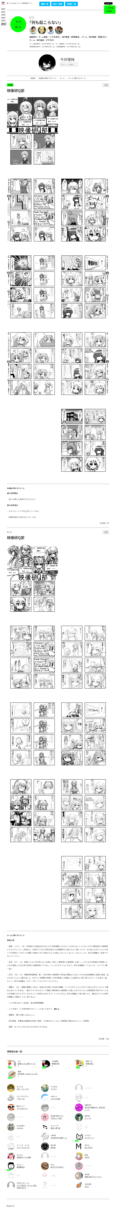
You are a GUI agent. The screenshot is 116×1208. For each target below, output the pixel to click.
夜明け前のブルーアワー (93, 1177)
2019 (3, 17)
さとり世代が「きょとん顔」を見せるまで (27, 1186)
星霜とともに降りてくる (26, 1063)
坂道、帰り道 (55, 1128)
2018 (3, 20)
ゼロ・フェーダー (23, 1089)
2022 (3, 12)
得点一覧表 (57, 3)
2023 (3, 9)
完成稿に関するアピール (47, 78)
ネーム (62, 78)
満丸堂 (53, 1147)
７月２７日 (21, 1099)
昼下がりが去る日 (57, 1167)
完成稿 (32, 78)
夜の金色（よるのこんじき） (28, 1074)
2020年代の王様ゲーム (59, 1138)
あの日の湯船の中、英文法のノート (95, 1108)
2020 (3, 15)
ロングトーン (89, 1138)
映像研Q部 (55, 1063)
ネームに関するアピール (77, 78)
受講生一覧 (71, 3)
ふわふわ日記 (55, 1099)
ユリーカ (88, 1118)
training (20, 1128)
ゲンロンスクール (3, 3)
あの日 (87, 1157)
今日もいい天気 (56, 1118)
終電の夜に (90, 1063)
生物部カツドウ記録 (24, 1157)
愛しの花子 (89, 1147)
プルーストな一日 (23, 1147)
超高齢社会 (21, 1167)
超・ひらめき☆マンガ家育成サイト (19, 3)
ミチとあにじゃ (22, 1108)
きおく (87, 1186)
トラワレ (54, 1089)
